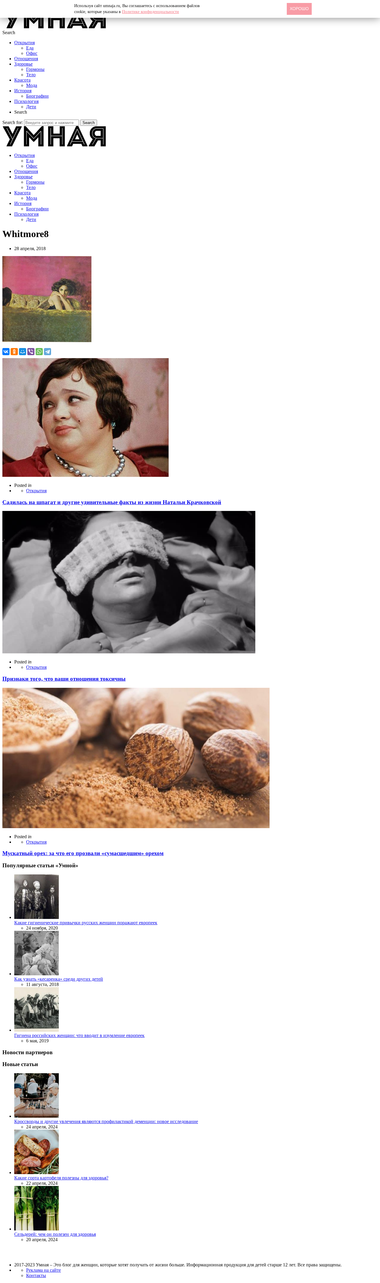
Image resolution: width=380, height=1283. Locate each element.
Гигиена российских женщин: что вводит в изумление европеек (79, 1035)
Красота (22, 79)
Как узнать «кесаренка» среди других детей (58, 979)
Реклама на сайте (43, 1270)
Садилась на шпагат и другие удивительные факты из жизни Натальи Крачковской (111, 502)
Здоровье (23, 63)
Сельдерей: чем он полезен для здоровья (55, 1234)
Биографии (37, 96)
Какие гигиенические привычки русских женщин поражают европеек (85, 922)
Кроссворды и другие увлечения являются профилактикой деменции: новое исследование (106, 1121)
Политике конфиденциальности (150, 11)
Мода (31, 85)
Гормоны (35, 69)
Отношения (26, 58)
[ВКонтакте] (6, 351)
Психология (26, 101)
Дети (31, 106)
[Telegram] (47, 351)
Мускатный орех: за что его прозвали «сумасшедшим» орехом (83, 853)
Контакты (36, 1275)
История (22, 90)
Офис (31, 53)
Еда (30, 47)
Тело (31, 74)
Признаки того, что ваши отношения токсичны (64, 679)
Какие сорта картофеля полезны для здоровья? (61, 1177)
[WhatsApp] (39, 351)
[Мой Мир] (22, 351)
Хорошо (299, 8)
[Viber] (30, 351)
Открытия (24, 42)
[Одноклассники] (14, 351)
